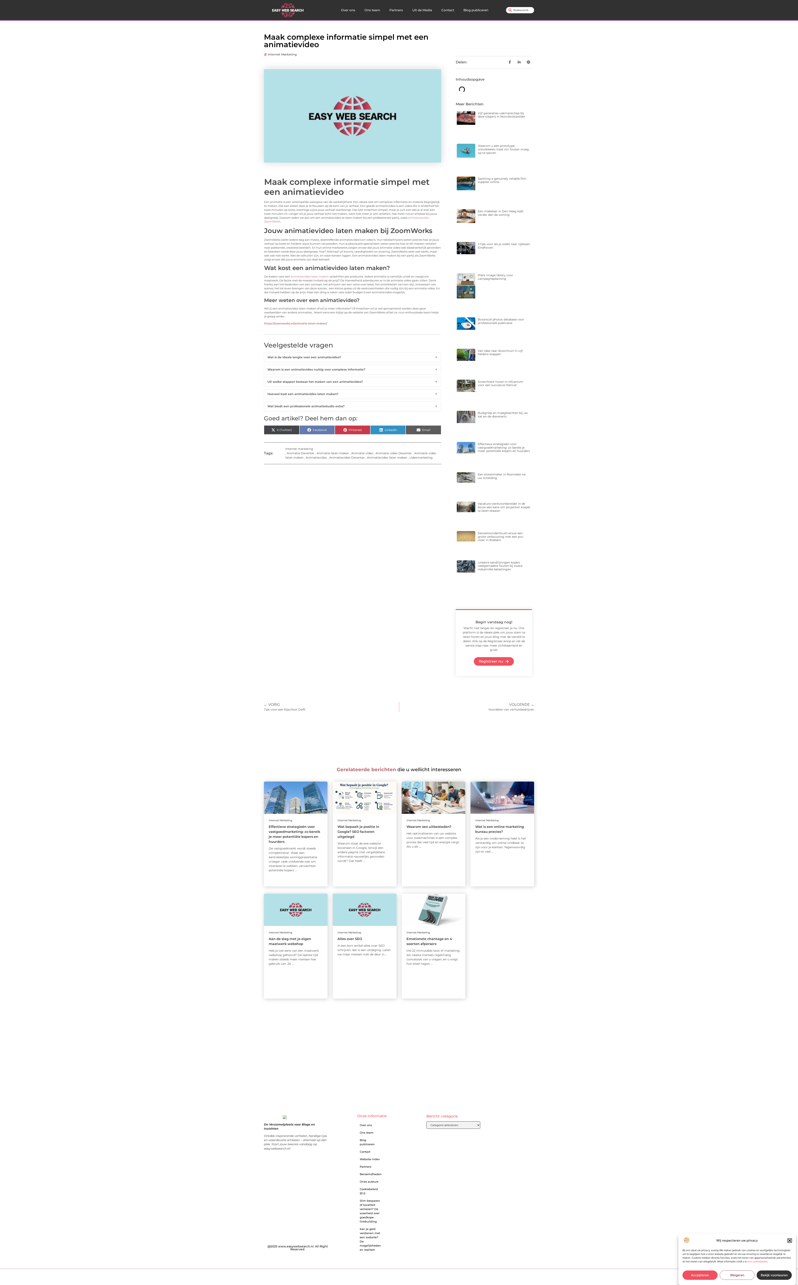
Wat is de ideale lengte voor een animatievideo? (352, 357)
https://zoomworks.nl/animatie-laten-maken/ (295, 323)
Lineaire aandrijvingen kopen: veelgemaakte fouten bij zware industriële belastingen (500, 566)
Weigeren (737, 1275)
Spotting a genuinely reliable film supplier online (502, 180)
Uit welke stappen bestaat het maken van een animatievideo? (352, 382)
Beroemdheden (371, 1174)
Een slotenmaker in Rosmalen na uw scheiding (502, 476)
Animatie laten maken (333, 453)
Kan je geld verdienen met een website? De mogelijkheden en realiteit (370, 1239)
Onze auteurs (369, 1181)
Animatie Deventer (300, 453)
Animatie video (362, 453)
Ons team (372, 10)
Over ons (348, 10)
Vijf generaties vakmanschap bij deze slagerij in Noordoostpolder (501, 115)
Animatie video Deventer (394, 453)
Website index (370, 1159)
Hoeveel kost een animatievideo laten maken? (352, 394)
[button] (790, 1240)
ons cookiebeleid (757, 1261)
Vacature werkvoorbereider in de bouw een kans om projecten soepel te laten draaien (504, 507)
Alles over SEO (349, 939)
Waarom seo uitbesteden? (428, 827)
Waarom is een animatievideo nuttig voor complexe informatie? (352, 369)
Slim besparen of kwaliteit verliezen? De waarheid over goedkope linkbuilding (370, 1211)
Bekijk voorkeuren (774, 1275)
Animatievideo (316, 457)
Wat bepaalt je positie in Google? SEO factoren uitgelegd (358, 832)
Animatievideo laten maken (387, 457)
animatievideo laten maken (310, 276)
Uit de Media (422, 10)
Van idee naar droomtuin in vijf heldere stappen (500, 352)
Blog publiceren (475, 10)
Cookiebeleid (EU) (369, 1191)
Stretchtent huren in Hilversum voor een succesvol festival (500, 383)
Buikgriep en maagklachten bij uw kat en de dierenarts (503, 414)
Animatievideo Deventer (347, 457)
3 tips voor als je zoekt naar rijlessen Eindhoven (504, 245)
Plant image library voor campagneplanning (495, 277)
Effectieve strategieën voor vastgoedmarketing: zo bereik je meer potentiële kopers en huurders (504, 447)
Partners (396, 10)
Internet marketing (282, 54)
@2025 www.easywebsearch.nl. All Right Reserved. (297, 1248)
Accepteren (700, 1275)
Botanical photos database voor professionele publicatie (501, 321)
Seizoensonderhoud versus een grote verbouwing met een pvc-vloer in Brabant (501, 536)
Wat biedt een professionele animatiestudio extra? (352, 406)
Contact (447, 10)
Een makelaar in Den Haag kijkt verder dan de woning (500, 213)
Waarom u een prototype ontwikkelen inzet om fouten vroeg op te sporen (503, 149)
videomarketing (421, 457)
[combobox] (520, 10)
